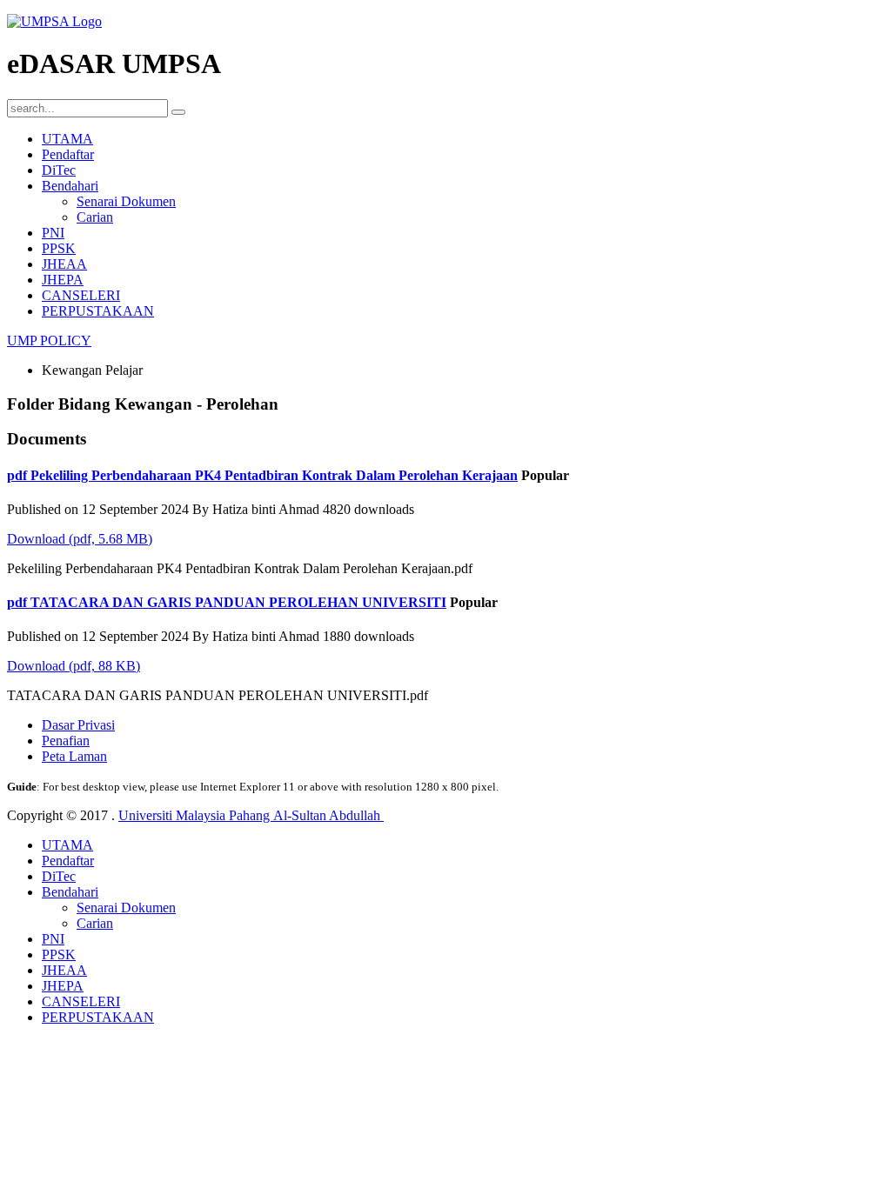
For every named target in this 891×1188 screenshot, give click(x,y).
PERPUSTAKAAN (98, 311)
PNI (53, 232)
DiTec (59, 170)
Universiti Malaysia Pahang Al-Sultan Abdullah (251, 815)
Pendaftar (68, 154)
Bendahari (70, 185)
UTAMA (67, 138)
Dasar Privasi (78, 724)
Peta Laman (74, 756)
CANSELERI (81, 295)
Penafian (66, 740)
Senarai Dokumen (126, 201)
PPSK (59, 248)
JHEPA (63, 279)
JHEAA (64, 264)
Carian (95, 217)
